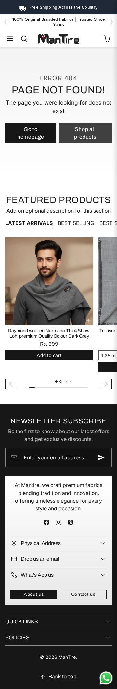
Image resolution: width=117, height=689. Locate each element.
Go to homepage (30, 133)
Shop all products (85, 133)
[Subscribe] (101, 457)
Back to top (62, 676)
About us (34, 594)
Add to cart (49, 355)
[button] (10, 39)
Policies (17, 637)
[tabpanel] (58, 314)
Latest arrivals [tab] (29, 223)
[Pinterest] (71, 522)
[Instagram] (58, 522)
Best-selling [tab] (76, 223)
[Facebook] (46, 522)
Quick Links (21, 621)
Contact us (83, 594)
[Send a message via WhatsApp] (106, 678)
